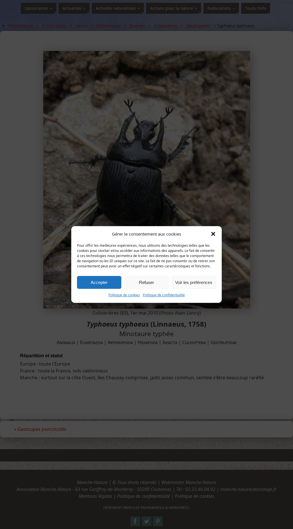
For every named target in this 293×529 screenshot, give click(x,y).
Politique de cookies (124, 295)
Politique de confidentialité (164, 295)
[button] (213, 234)
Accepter (99, 282)
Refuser (146, 282)
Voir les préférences (193, 282)
